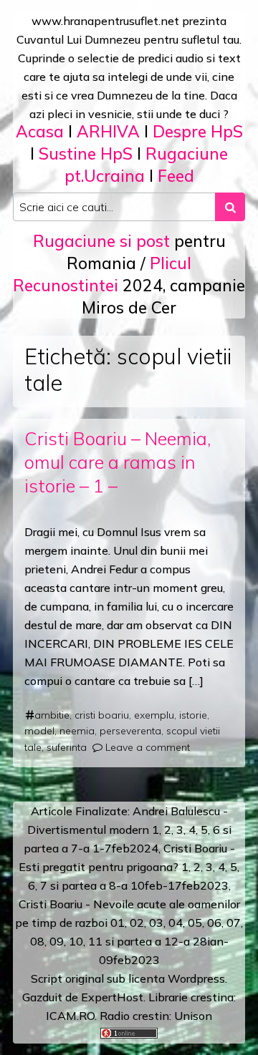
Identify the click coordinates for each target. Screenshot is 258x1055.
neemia (77, 730)
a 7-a (76, 848)
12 (171, 941)
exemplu (154, 715)
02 (137, 922)
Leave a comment (147, 747)
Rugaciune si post (101, 240)
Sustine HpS (86, 153)
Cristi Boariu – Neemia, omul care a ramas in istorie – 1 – (117, 462)
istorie (193, 715)
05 (195, 922)
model (39, 730)
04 (175, 922)
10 (76, 941)
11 (95, 941)
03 (156, 922)
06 (214, 922)
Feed (176, 175)
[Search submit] (230, 207)
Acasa (40, 131)
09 (56, 941)
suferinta (67, 747)
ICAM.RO (70, 1015)
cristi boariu (102, 715)
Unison (193, 1015)
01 (117, 922)
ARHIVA (108, 131)
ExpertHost (112, 997)
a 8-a (114, 885)
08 (37, 941)
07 (233, 922)
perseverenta (130, 730)
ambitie (52, 715)
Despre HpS (198, 131)
